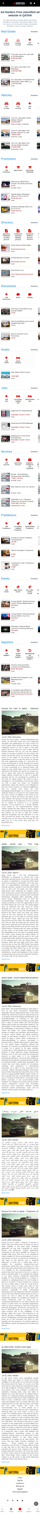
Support (20, 1489)
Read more (6, 825)
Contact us (20, 1483)
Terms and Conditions (20, 1492)
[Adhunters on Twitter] (17, 1500)
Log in (20, 1477)
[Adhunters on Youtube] (22, 1500)
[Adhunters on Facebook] (8, 1500)
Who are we (20, 1486)
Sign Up (20, 1480)
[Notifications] (34, 3)
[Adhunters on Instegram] (12, 1500)
